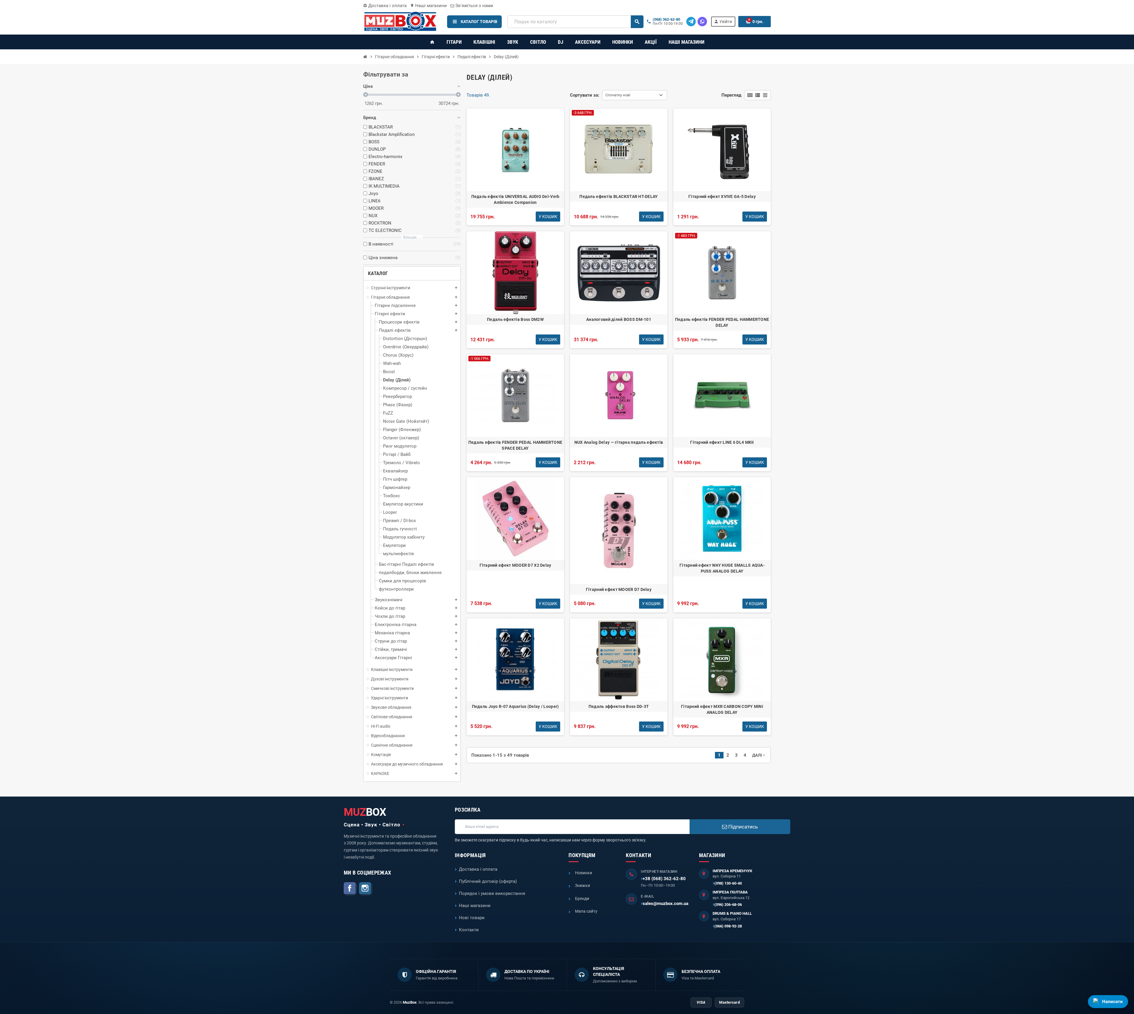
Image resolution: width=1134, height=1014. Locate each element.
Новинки (583, 872)
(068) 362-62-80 (666, 19)
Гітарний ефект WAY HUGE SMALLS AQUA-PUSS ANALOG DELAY (722, 568)
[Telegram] (691, 21)
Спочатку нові (617, 95)
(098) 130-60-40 (728, 883)
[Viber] (702, 21)
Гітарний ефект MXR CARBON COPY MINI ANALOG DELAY (722, 709)
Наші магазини (428, 5)
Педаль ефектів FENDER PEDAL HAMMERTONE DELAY (722, 322)
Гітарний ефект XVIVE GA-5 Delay (722, 196)
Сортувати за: (584, 95)
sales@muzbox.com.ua (665, 903)
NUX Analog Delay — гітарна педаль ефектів (618, 442)
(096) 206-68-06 (728, 904)
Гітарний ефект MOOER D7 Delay (618, 589)
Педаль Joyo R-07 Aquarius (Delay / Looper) (515, 706)
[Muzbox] (400, 21)
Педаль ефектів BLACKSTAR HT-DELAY (618, 196)
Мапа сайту (586, 911)
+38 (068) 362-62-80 (664, 878)
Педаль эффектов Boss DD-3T (619, 706)
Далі (759, 755)
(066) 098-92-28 (728, 926)
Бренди (582, 898)
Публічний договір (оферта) (488, 881)
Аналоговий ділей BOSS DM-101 (618, 319)
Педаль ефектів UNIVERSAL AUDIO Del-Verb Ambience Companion (515, 199)
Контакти (469, 929)
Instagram (365, 888)
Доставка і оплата (385, 5)
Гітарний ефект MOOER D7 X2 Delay (515, 565)
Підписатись (742, 827)
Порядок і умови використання (492, 893)
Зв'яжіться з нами (473, 5)
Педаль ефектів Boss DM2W (515, 319)
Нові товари (472, 917)
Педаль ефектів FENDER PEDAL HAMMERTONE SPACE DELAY (515, 445)
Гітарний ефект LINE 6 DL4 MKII (722, 442)
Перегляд (731, 95)
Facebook (350, 888)
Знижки (582, 885)
